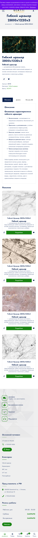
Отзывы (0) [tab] (29, 100)
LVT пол (4, 473)
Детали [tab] (18, 100)
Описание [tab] (7, 100)
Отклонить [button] (33, 7)
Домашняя (8, 24)
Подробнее (19, 232)
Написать (7, 524)
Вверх (8, 449)
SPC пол (4, 469)
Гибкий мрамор (13, 86)
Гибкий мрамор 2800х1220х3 (24, 24)
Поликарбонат (6, 476)
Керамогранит (6, 466)
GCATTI (9, 88)
